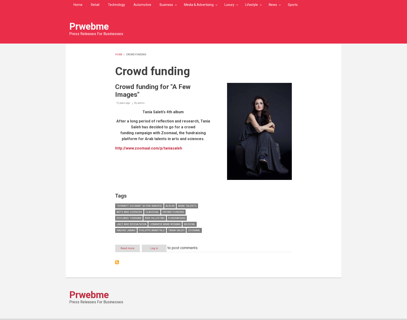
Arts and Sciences (129, 212)
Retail (95, 5)
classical (152, 212)
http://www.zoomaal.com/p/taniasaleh (148, 148)
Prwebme (89, 26)
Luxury (229, 5)
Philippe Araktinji (152, 230)
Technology (116, 5)
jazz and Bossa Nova (131, 224)
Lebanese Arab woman (165, 224)
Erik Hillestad (155, 218)
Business (166, 5)
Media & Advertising (199, 5)
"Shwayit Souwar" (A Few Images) (139, 205)
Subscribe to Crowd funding (117, 262)
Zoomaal (194, 230)
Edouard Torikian (129, 218)
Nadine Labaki (126, 230)
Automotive (142, 5)
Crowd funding (173, 212)
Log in (154, 248)
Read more (130, 249)
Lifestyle (251, 5)
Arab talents (187, 205)
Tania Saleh (176, 230)
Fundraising (176, 218)
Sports (293, 5)
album (170, 205)
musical (189, 224)
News (273, 5)
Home (77, 5)
